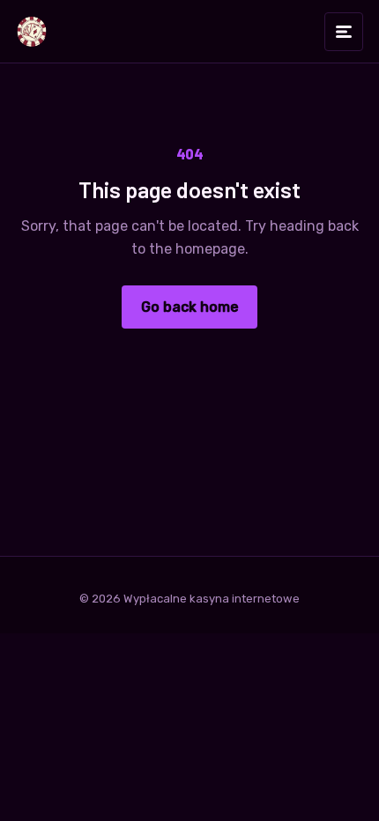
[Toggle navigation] (343, 31)
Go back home (190, 307)
